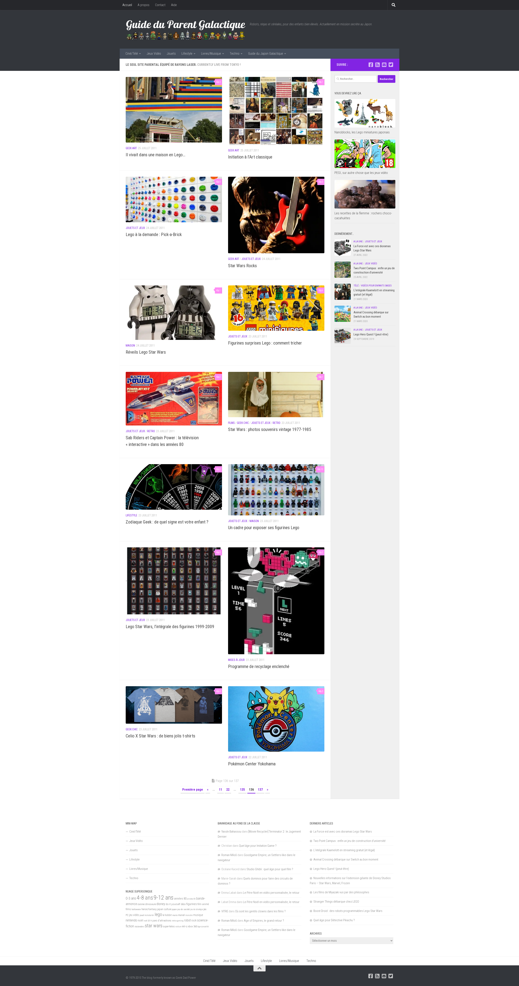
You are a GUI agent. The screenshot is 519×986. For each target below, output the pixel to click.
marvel (181, 915)
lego (158, 914)
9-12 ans (164, 897)
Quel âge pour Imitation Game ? (258, 846)
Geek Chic (243, 422)
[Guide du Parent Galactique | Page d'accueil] (186, 29)
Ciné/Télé (131, 53)
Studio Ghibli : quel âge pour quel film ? (270, 869)
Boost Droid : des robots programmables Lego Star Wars (347, 911)
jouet (142, 915)
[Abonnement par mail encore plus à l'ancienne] (384, 64)
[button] (174, 110)
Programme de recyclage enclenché (258, 666)
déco (183, 904)
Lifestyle (186, 53)
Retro (151, 431)
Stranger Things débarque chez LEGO (336, 901)
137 (260, 789)
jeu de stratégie (196, 909)
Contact (160, 5)
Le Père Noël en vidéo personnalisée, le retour (271, 893)
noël (140, 920)
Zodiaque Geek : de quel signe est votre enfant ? (167, 521)
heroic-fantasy (149, 909)
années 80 (180, 898)
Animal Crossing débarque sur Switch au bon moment (345, 859)
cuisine (141, 904)
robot (187, 920)
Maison (130, 345)
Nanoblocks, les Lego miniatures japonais (362, 132)
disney (161, 904)
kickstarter (149, 915)
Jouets (171, 53)
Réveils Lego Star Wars (146, 352)
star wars (153, 926)
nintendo (131, 920)
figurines (191, 904)
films (128, 909)
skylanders (139, 926)
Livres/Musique (211, 53)
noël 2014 (148, 920)
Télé (356, 285)
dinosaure (150, 904)
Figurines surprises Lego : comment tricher (265, 343)
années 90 (191, 899)
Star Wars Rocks (242, 265)
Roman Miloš (229, 855)
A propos (143, 5)
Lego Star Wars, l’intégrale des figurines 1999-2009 (170, 626)
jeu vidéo (134, 915)
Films (231, 422)
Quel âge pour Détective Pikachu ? (334, 920)
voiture (178, 926)
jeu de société (183, 909)
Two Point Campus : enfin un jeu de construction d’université (349, 841)
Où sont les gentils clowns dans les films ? (260, 911)
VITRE (224, 911)
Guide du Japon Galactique (265, 53)
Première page (192, 789)
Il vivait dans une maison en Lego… (155, 154)
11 (220, 789)
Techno (234, 53)
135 (242, 789)
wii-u (184, 926)
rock (193, 920)
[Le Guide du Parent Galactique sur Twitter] (390, 64)
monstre (189, 915)
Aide (174, 5)
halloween (136, 909)
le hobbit (167, 915)
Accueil (127, 5)
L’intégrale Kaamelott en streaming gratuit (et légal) (344, 850)
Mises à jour (236, 660)
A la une (358, 241)
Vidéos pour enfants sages (376, 285)
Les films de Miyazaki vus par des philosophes (341, 892)
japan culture (164, 909)
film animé (203, 904)
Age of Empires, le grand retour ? (264, 920)
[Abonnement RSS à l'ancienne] (377, 64)
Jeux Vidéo (154, 53)
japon (174, 909)
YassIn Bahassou (231, 831)
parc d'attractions (161, 920)
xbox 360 (192, 926)
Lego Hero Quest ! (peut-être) (371, 334)
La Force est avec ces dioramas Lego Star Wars (342, 831)
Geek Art (131, 148)
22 (227, 789)
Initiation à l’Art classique (250, 157)
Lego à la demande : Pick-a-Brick (154, 234)
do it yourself (173, 904)
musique (198, 915)
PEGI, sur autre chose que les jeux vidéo (361, 173)
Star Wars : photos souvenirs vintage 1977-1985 (269, 429)
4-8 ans (145, 897)
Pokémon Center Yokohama (252, 763)
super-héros (169, 926)
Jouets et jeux (135, 228)
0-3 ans (131, 898)
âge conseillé (203, 926)
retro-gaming (177, 920)
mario (175, 915)
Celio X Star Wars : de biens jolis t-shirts (160, 735)
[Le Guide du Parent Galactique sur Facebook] (370, 64)
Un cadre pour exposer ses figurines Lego (263, 527)
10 (322, 469)
